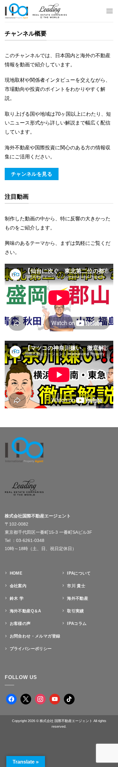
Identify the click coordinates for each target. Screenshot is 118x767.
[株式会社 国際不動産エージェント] (42, 11)
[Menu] (109, 11)
